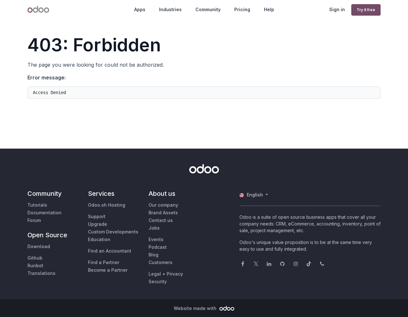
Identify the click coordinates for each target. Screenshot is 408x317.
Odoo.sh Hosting (106, 205)
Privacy (175, 273)
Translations (41, 273)
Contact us (161, 220)
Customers (160, 262)
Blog (153, 254)
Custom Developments (113, 231)
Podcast (158, 247)
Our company (163, 205)
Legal (155, 273)
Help (269, 9)
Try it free (366, 9)
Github (34, 258)
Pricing (242, 9)
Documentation (44, 212)
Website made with (196, 308)
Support (97, 216)
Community (208, 9)
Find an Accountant (109, 251)
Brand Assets (163, 212)
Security (158, 281)
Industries (170, 9)
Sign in (337, 9)
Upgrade (97, 224)
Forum (34, 220)
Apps (139, 9)
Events (156, 239)
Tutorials (37, 205)
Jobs (154, 228)
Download (38, 246)
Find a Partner (103, 262)
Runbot (35, 265)
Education (99, 239)
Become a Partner (107, 270)
